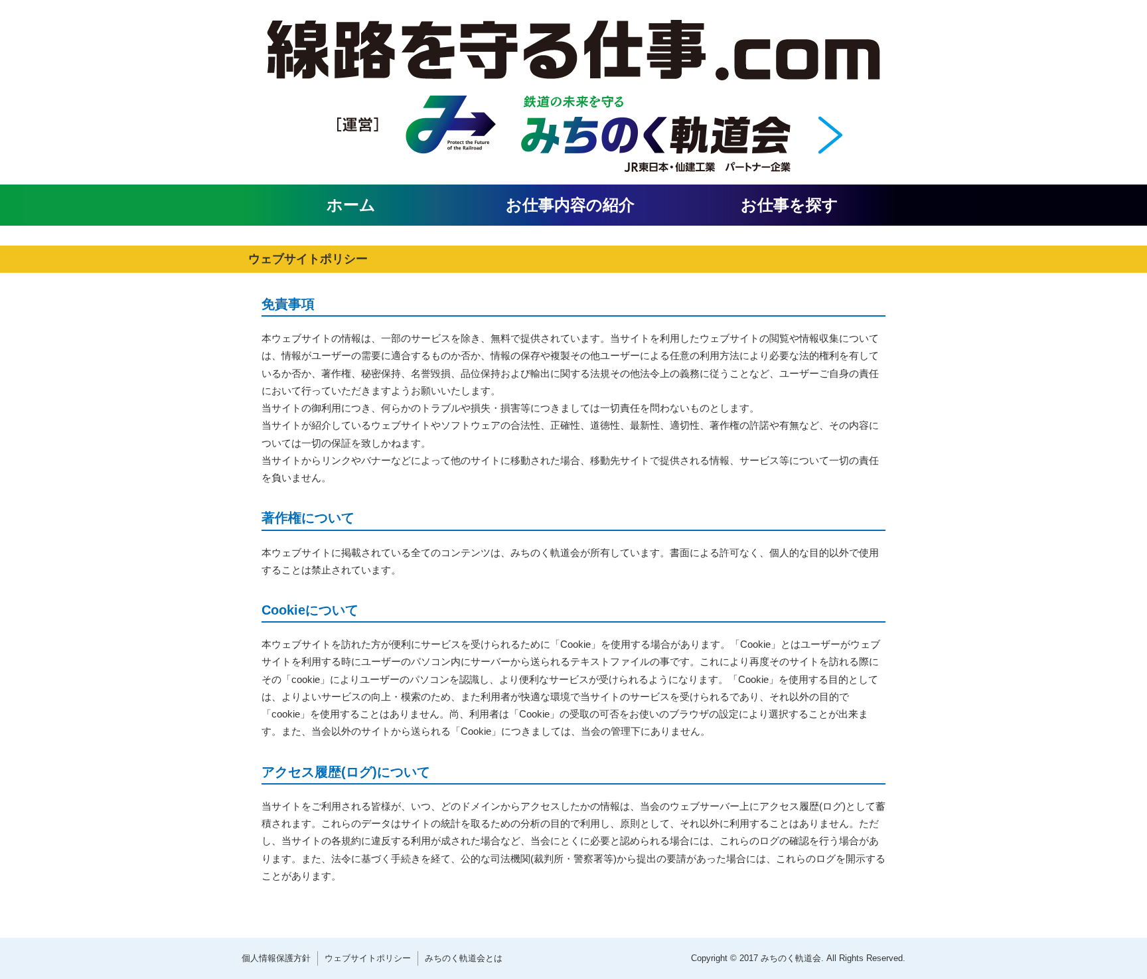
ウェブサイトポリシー (368, 958)
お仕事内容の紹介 (570, 205)
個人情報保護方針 (276, 958)
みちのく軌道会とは (463, 958)
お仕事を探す (789, 205)
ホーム (351, 205)
